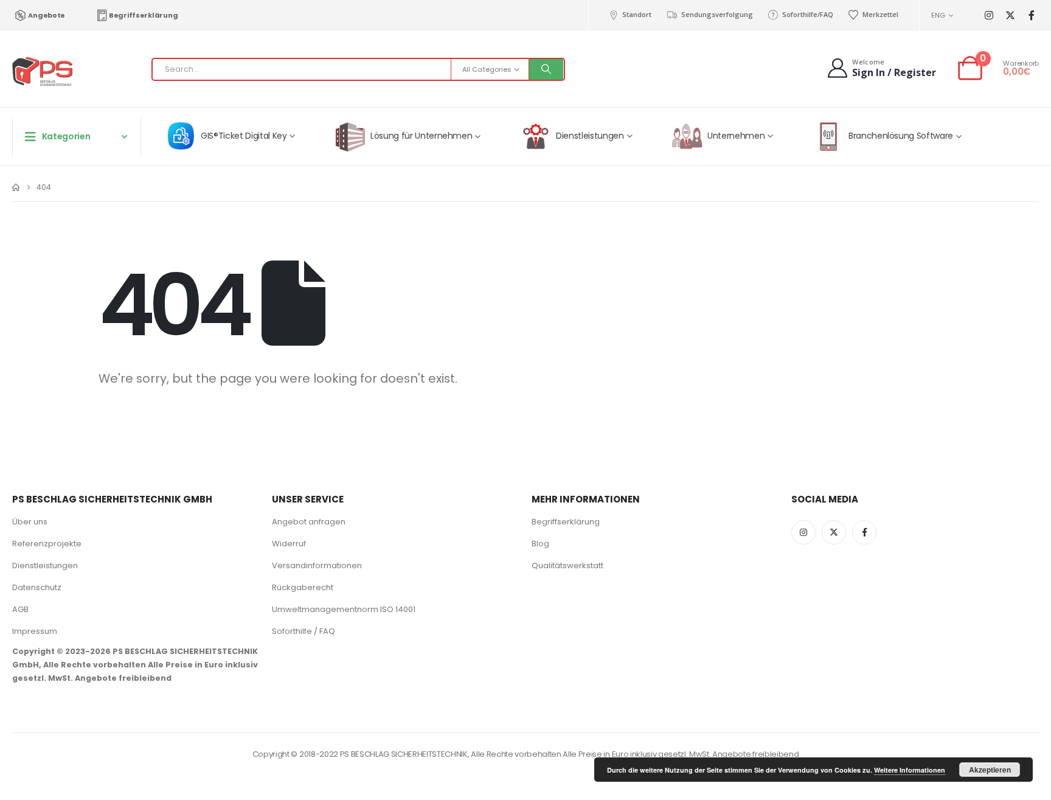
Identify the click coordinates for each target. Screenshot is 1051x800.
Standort (636, 14)
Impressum (34, 631)
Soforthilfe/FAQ (807, 14)
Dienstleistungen (45, 565)
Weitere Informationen (909, 769)
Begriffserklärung (143, 15)
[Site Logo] (42, 72)
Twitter (834, 532)
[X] (1010, 15)
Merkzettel (880, 14)
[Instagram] (988, 15)
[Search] (546, 69)
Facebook (864, 532)
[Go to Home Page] (15, 187)
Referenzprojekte (47, 543)
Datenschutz (36, 587)
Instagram (803, 532)
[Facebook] (1031, 15)
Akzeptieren (990, 769)
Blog (540, 543)
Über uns (29, 521)
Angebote (46, 15)
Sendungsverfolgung (716, 14)
